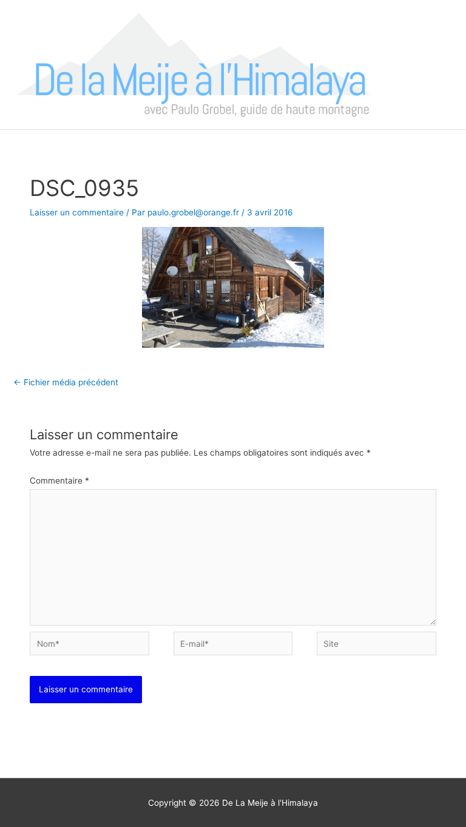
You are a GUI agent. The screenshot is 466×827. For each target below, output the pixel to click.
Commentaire (59, 480)
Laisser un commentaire (77, 212)
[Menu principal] (441, 64)
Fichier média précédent (65, 382)
